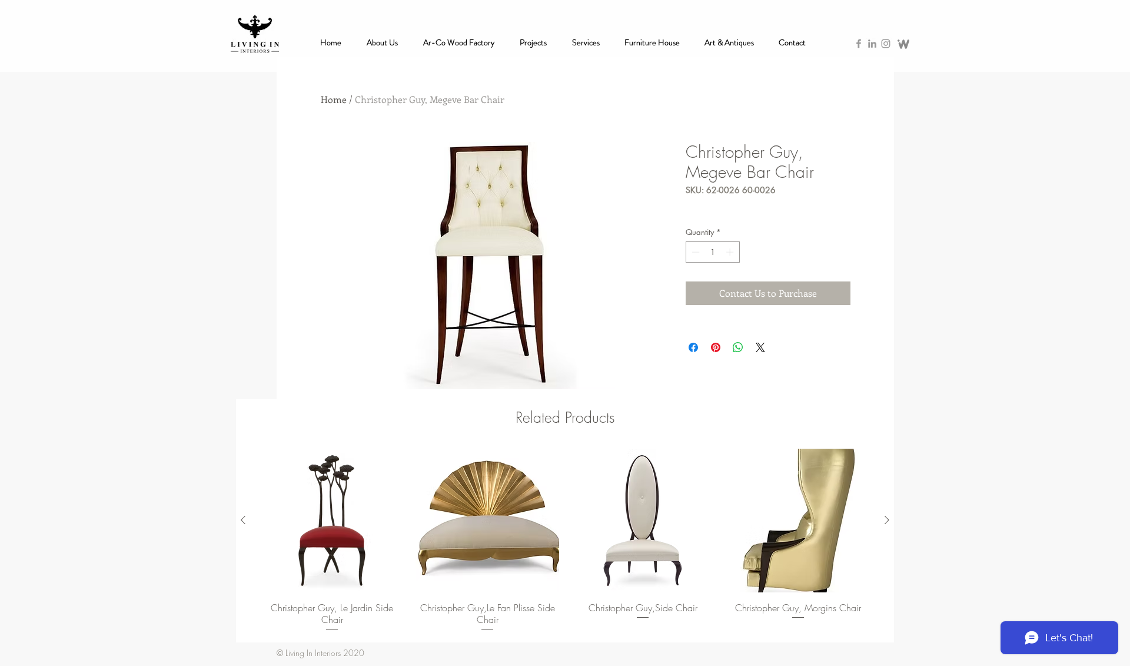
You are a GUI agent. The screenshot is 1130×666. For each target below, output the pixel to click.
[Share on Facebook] (693, 347)
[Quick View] (332, 520)
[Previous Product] (243, 520)
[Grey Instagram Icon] (886, 43)
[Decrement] (694, 252)
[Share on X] (760, 347)
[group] (565, 540)
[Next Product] (887, 520)
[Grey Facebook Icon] (859, 43)
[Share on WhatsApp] (738, 347)
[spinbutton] (712, 252)
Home (334, 99)
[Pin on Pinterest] (716, 347)
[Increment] (731, 252)
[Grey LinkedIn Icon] (872, 43)
